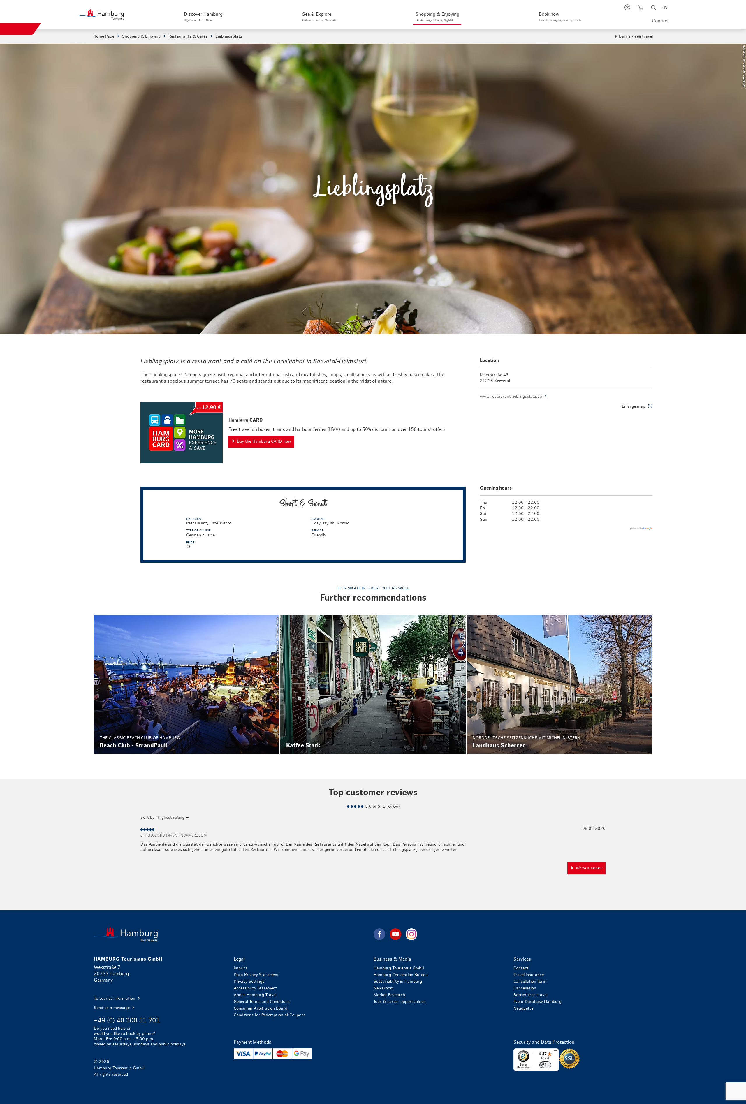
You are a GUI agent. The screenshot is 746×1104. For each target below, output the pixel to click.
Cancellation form (529, 982)
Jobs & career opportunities (399, 1002)
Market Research (389, 995)
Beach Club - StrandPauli (186, 684)
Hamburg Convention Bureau (401, 975)
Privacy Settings (249, 982)
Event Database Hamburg (537, 1002)
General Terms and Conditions (262, 1002)
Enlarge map (633, 406)
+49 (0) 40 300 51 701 (127, 1020)
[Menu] (555, 1051)
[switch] (545, 1064)
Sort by (147, 818)
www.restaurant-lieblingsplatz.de (511, 397)
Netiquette (523, 1008)
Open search (653, 8)
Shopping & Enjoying (141, 36)
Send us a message (112, 1008)
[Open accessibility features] (627, 8)
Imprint (240, 968)
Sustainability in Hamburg (398, 982)
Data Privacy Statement (256, 975)
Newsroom (384, 988)
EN (664, 7)
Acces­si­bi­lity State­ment (255, 988)
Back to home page (233, 934)
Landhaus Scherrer (559, 684)
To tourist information (115, 998)
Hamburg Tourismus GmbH (399, 968)
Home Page (103, 36)
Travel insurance (528, 975)
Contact (660, 21)
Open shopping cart (640, 8)
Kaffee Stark (373, 684)
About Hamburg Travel (255, 995)
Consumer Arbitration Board (260, 1008)
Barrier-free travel (636, 36)
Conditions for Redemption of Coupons (270, 1015)
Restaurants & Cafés (187, 36)
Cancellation (524, 988)
